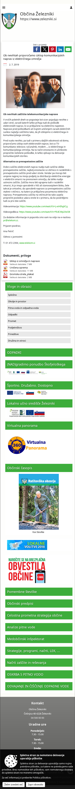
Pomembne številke (22, 591)
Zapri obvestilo (35, 784)
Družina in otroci (17, 340)
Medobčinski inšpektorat (25, 639)
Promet (12, 321)
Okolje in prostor (17, 301)
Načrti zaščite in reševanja (26, 662)
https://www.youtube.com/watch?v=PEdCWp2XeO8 (44, 211)
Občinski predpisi (20, 603)
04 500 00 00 (37, 717)
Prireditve (13, 334)
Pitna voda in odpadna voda (23, 308)
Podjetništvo (15, 327)
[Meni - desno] (71, 7)
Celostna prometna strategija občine (34, 615)
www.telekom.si (27, 242)
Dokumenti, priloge (17, 256)
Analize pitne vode (21, 627)
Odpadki (12, 314)
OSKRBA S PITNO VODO (25, 674)
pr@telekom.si (10, 220)
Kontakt (37, 703)
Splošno (12, 294)
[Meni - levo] (3, 7)
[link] (36, 49)
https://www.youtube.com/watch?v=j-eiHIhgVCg (44, 206)
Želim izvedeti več (13, 784)
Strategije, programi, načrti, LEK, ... (33, 651)
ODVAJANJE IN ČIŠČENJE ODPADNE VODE (38, 686)
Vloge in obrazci (19, 286)
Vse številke (38, 532)
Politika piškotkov (42, 777)
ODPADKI (14, 352)
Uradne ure (37, 724)
